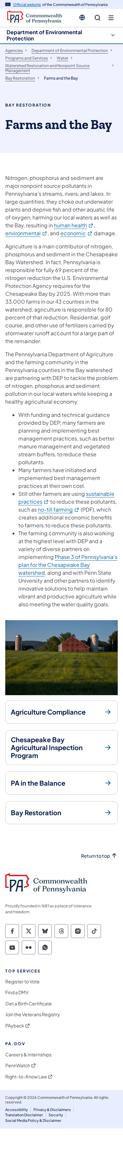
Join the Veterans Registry (32, 1014)
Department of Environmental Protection (44, 35)
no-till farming (59, 509)
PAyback (14, 1025)
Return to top (95, 856)
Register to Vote (22, 981)
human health (74, 225)
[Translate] (82, 17)
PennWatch (17, 1065)
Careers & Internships (28, 1054)
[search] (97, 18)
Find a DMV (17, 992)
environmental (26, 233)
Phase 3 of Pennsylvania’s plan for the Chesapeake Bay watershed (67, 564)
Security (56, 1115)
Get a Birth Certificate (28, 1003)
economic (76, 233)
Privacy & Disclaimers (52, 1109)
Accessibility (16, 1109)
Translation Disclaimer (24, 1115)
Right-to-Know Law (26, 1076)
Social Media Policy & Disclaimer (33, 1120)
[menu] (111, 18)
